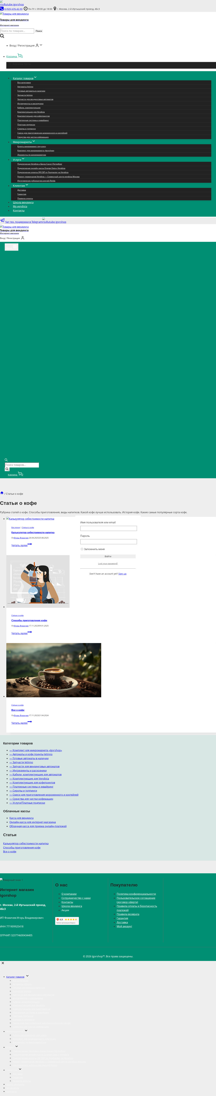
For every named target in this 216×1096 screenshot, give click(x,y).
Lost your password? (108, 563)
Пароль (85, 536)
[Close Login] (3, 963)
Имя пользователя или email (98, 522)
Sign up (122, 573)
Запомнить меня (94, 549)
